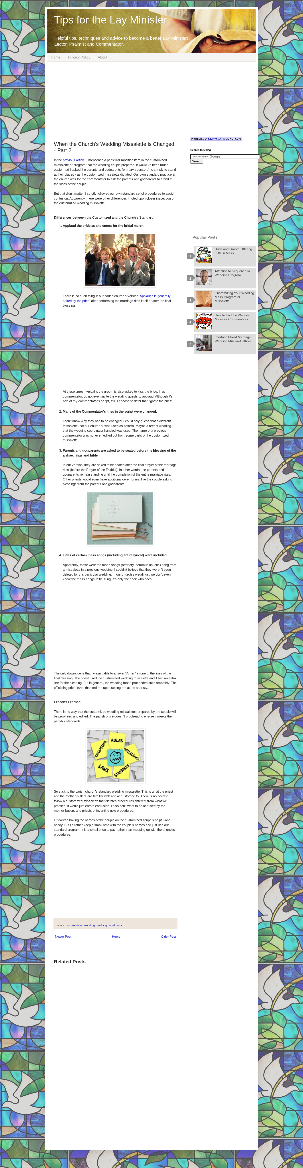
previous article (74, 160)
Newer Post (63, 936)
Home (55, 57)
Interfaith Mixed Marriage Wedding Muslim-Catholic (233, 339)
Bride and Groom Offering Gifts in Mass (233, 251)
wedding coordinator (109, 925)
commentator (74, 925)
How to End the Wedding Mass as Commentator (232, 317)
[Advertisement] (151, 99)
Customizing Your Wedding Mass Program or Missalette (234, 297)
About (102, 57)
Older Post (168, 936)
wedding (89, 925)
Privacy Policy (79, 57)
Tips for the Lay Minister (110, 20)
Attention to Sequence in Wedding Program (232, 273)
